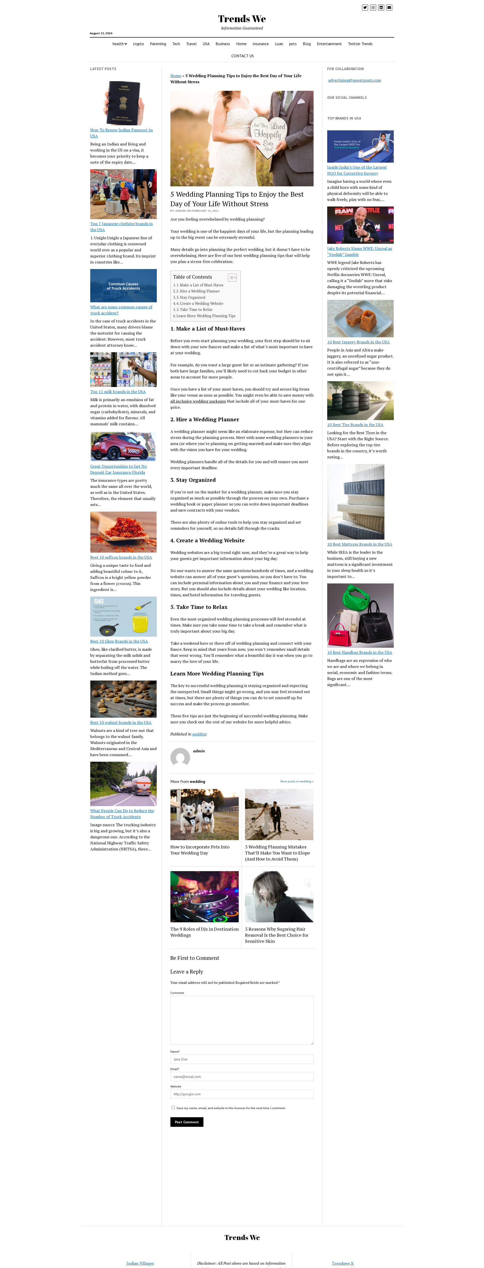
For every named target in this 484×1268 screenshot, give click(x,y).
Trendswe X (343, 1263)
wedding (199, 734)
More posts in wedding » (297, 781)
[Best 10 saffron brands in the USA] (123, 533)
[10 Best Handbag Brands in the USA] (360, 616)
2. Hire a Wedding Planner (198, 291)
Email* (174, 1069)
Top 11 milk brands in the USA (118, 391)
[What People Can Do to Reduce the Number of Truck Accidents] (123, 785)
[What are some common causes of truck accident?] (123, 286)
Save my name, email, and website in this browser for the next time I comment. (231, 1108)
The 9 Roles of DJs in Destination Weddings (204, 932)
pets (293, 43)
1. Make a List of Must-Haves (199, 285)
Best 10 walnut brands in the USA (121, 722)
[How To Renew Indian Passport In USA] (123, 104)
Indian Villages (140, 1263)
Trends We (242, 18)
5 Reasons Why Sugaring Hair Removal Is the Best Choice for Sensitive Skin (276, 935)
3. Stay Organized (190, 297)
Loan (279, 43)
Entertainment (329, 43)
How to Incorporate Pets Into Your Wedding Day (199, 850)
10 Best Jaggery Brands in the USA (358, 342)
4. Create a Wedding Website (199, 303)
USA (206, 43)
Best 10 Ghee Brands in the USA (119, 641)
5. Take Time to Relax (194, 309)
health (118, 43)
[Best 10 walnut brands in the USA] (123, 700)
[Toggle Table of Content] (229, 277)
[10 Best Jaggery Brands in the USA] (360, 319)
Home (241, 43)
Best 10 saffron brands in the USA (121, 557)
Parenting (158, 43)
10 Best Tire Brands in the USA (355, 424)
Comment (177, 993)
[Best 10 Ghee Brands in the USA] (123, 617)
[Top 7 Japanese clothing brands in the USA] (123, 195)
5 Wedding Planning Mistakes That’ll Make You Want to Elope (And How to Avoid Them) (277, 853)
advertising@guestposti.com (354, 80)
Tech (176, 43)
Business (223, 43)
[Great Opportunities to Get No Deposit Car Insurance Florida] (123, 447)
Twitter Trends (360, 43)
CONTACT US (242, 55)
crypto (138, 43)
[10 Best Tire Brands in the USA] (360, 401)
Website (175, 1086)
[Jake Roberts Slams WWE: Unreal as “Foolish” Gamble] (360, 226)
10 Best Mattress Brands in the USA (359, 544)
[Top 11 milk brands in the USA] (123, 370)
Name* (175, 1051)
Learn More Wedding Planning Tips (205, 315)
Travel (191, 43)
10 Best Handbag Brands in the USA (359, 652)
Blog (307, 43)
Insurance (261, 43)
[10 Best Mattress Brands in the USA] (355, 502)
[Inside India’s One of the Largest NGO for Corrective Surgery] (360, 147)
